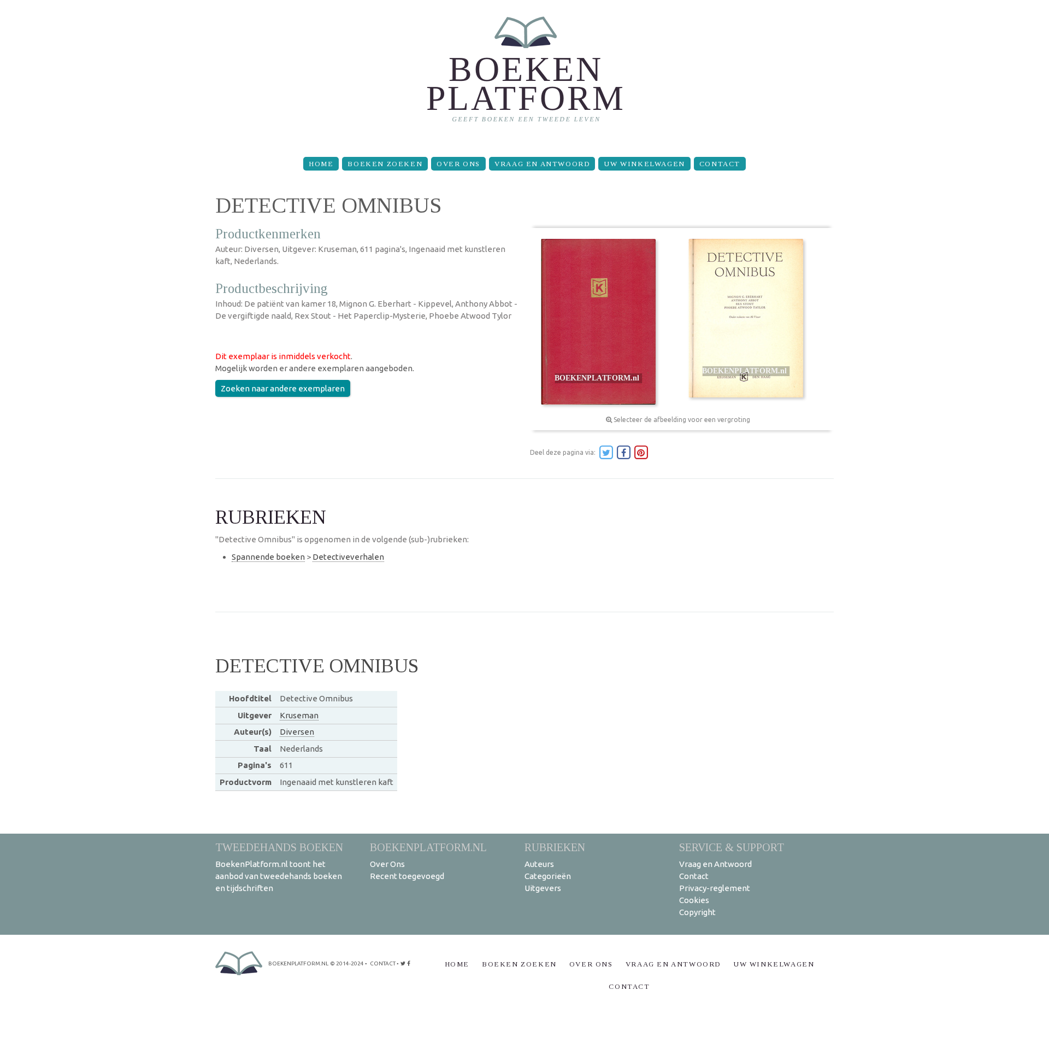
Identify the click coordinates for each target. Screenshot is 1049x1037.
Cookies (694, 900)
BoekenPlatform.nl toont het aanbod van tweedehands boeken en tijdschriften (278, 876)
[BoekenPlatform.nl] (525, 74)
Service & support (731, 847)
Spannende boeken (268, 556)
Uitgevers (542, 888)
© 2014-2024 (347, 963)
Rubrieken (554, 847)
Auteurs (539, 864)
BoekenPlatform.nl (428, 847)
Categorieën (547, 876)
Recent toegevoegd (407, 876)
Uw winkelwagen (644, 164)
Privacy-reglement (714, 888)
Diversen (297, 731)
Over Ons (458, 164)
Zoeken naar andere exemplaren (283, 388)
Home (321, 164)
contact (383, 963)
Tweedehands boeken (279, 847)
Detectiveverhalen (348, 556)
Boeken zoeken (384, 164)
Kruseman (299, 715)
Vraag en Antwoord (542, 164)
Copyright (697, 912)
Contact (719, 164)
